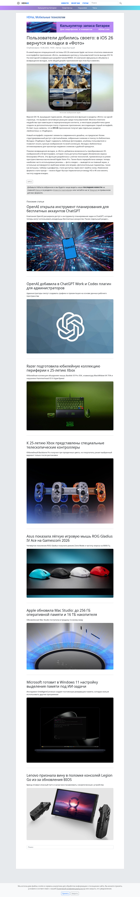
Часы (95, 8)
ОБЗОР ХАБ (75, 3)
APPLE (30, 182)
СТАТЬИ (85, 3)
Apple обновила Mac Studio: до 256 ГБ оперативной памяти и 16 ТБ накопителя (62, 612)
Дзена (38, 190)
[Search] (120, 3)
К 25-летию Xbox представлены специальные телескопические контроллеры (65, 445)
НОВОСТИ (65, 3)
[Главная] (18, 3)
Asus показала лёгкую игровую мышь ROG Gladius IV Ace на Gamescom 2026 (70, 538)
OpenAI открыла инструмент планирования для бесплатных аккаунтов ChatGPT (68, 208)
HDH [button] (25, 3)
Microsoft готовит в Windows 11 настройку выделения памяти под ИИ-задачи (62, 684)
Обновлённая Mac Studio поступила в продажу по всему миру (55, 620)
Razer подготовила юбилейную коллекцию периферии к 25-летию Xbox (63, 368)
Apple (36, 128)
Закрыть (75, 893)
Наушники (82, 8)
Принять (65, 893)
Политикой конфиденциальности (70, 888)
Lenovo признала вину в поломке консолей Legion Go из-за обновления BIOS (69, 777)
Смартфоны (67, 8)
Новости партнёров (62, 190)
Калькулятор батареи (47, 8)
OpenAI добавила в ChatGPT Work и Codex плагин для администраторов (69, 285)
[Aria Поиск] (28, 851)
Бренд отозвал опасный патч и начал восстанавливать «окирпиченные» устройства (65, 785)
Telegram (94, 190)
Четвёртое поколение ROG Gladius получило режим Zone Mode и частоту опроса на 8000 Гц (68, 545)
